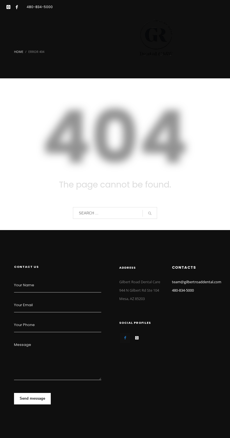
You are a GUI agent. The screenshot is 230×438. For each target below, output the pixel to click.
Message (22, 344)
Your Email (23, 305)
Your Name (24, 285)
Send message (32, 398)
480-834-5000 (40, 6)
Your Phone (24, 324)
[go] (149, 213)
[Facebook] (17, 7)
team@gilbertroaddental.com (196, 281)
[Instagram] (8, 7)
